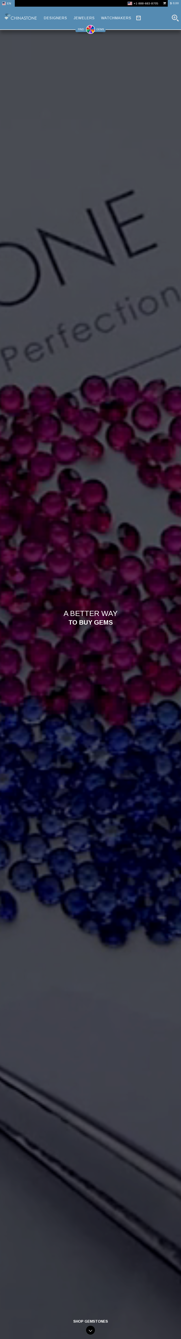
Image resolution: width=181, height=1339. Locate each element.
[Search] (175, 17)
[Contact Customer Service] (138, 18)
